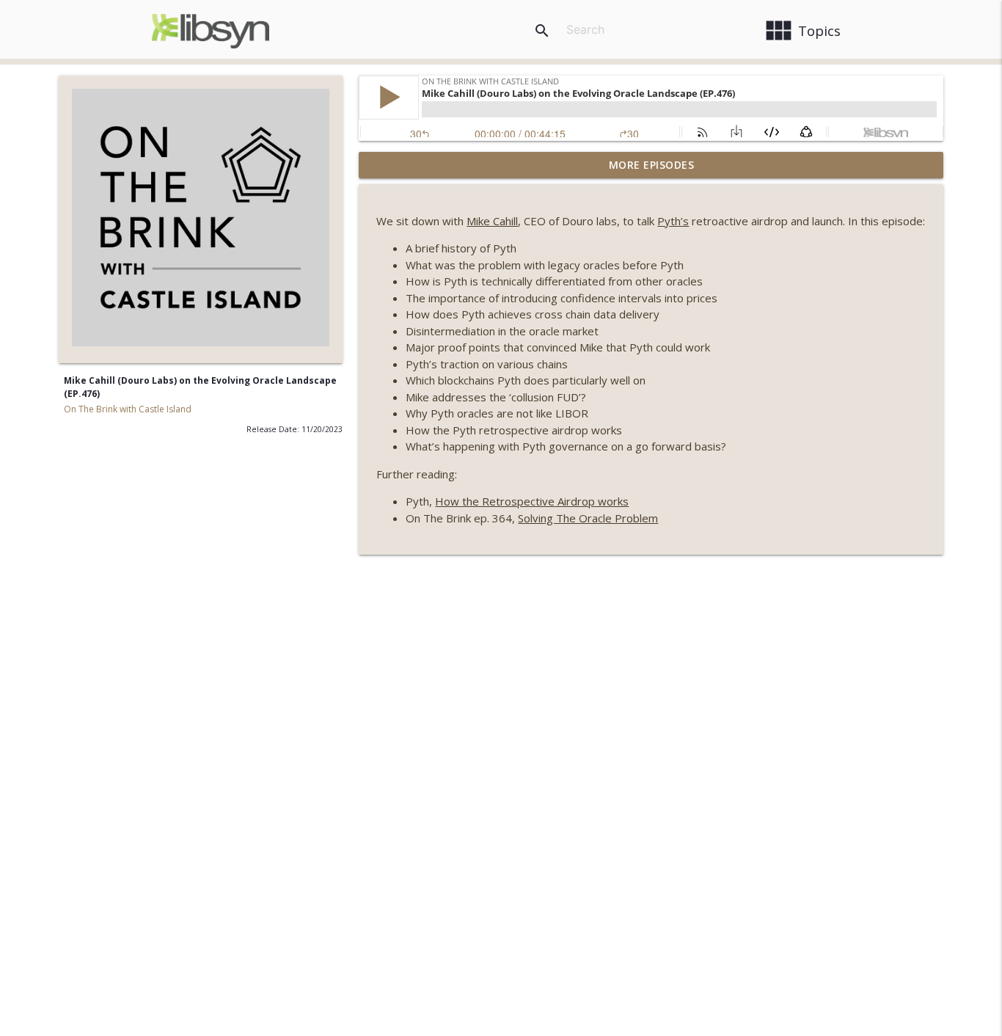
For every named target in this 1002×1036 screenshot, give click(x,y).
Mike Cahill (492, 221)
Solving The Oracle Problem (588, 518)
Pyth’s (673, 221)
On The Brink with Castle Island (127, 409)
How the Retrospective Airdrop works (532, 501)
